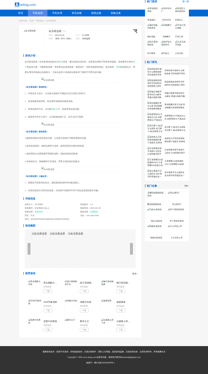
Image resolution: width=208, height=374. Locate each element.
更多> (134, 273)
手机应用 (57, 13)
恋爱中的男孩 (50, 321)
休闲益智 (86, 39)
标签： (52, 39)
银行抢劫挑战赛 (124, 283)
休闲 (57, 39)
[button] (131, 249)
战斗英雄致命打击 (87, 283)
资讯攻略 (77, 13)
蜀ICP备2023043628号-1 (104, 363)
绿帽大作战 (85, 302)
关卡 (63, 39)
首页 (20, 13)
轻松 (69, 39)
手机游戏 (38, 13)
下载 (48, 291)
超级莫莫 (121, 302)
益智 (74, 39)
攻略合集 (116, 13)
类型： (79, 39)
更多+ (187, 186)
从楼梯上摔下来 (124, 321)
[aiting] (25, 5)
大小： (79, 35)
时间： (52, 35)
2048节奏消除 (50, 302)
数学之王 (84, 321)
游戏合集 (96, 13)
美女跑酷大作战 (51, 283)
